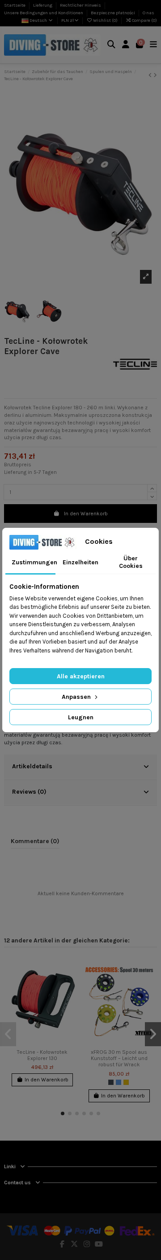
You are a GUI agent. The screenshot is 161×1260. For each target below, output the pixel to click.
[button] (62, 1113)
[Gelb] (126, 1082)
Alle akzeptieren (81, 676)
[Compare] (70, 983)
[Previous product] (150, 75)
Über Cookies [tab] (131, 562)
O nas (148, 13)
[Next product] (155, 75)
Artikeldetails (32, 766)
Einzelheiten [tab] (80, 562)
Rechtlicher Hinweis (81, 5)
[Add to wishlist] (70, 968)
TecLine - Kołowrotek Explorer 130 (42, 1055)
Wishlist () (105, 20)
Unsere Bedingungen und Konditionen (44, 13)
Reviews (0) (29, 791)
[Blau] (118, 1082)
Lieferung (43, 5)
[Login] (126, 45)
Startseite (15, 5)
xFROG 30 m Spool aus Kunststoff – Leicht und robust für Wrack (119, 1058)
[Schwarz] (111, 1082)
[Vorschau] (70, 997)
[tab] (80, 767)
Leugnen (80, 717)
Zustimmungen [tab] (33, 562)
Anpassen (77, 697)
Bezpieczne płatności (113, 13)
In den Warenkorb (86, 513)
